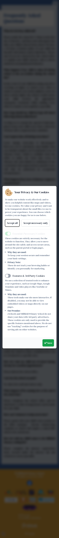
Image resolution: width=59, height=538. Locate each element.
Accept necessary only (35, 223)
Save (49, 343)
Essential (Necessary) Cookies (29, 233)
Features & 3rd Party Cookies (29, 275)
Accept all (12, 223)
